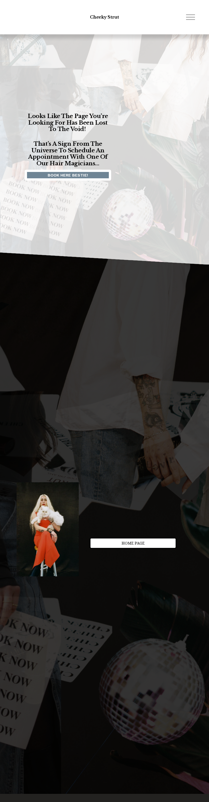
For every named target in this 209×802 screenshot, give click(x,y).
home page (133, 543)
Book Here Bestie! (68, 175)
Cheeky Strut (104, 17)
